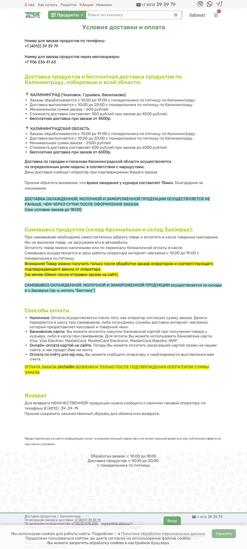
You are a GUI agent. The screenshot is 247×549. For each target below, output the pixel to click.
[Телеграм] (219, 5)
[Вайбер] (200, 6)
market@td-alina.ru (116, 523)
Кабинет (198, 15)
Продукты (68, 15)
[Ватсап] (209, 5)
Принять (224, 533)
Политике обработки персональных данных (163, 533)
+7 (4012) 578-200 (84, 523)
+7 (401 (79, 520)
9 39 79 (95, 520)
